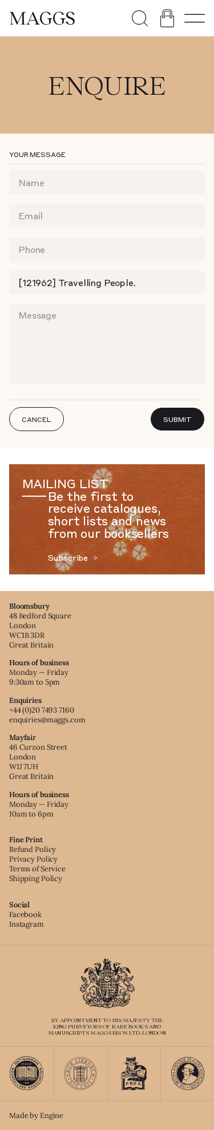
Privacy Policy (33, 859)
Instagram (26, 924)
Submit (177, 419)
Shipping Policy (35, 878)
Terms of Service (37, 869)
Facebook (25, 914)
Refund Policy (32, 849)
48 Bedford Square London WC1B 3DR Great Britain (40, 630)
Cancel (36, 419)
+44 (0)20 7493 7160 (41, 710)
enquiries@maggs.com (47, 720)
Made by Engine (36, 1115)
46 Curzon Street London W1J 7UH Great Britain (38, 761)
